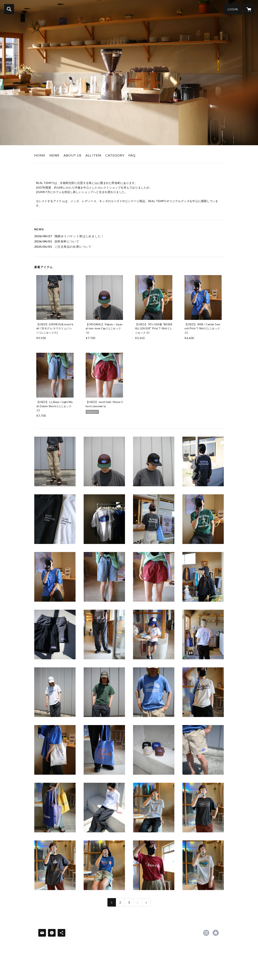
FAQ (131, 155)
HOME (39, 155)
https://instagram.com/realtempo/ (206, 933)
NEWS (54, 155)
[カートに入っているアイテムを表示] (249, 9)
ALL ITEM (93, 155)
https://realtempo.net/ (216, 933)
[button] (233, 9)
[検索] (9, 9)
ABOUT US (72, 155)
